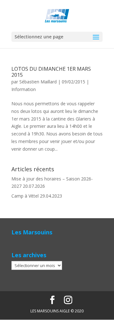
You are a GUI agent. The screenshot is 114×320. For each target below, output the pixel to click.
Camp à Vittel (25, 196)
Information (23, 89)
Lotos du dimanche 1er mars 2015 (51, 71)
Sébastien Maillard (38, 82)
